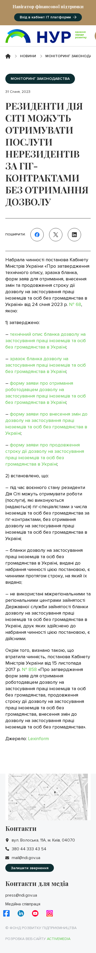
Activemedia (58, 939)
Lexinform (38, 738)
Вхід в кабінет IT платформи (45, 17)
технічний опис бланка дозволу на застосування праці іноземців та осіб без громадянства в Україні (45, 340)
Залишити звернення (30, 868)
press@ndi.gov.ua (21, 895)
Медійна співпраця (22, 904)
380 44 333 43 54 (29, 849)
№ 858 (29, 669)
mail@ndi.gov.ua (26, 857)
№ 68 (75, 304)
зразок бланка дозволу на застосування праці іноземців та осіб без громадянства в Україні (45, 365)
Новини (28, 56)
